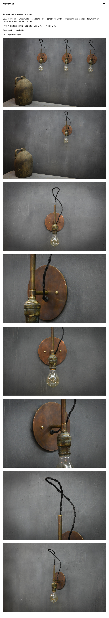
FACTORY (8, 4)
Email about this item (12, 35)
